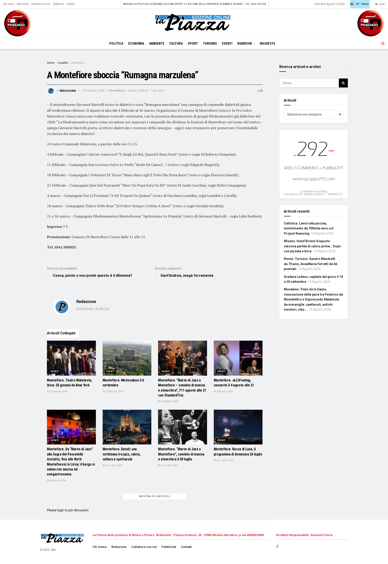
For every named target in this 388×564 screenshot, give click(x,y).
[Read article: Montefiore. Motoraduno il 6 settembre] (127, 358)
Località (63, 62)
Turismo (210, 43)
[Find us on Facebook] (277, 546)
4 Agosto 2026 (224, 391)
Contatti (70, 4)
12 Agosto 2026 (114, 391)
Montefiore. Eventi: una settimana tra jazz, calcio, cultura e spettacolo (122, 454)
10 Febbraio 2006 (93, 90)
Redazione (23, 4)
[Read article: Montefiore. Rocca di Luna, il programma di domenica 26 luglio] (238, 427)
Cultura (176, 43)
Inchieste (267, 43)
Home (50, 62)
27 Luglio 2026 (169, 465)
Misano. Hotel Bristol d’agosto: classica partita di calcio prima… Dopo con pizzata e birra (312, 246)
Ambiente (156, 43)
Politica (116, 43)
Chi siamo (8, 4)
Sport (193, 43)
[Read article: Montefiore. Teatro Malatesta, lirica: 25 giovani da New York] (71, 358)
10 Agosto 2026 (169, 401)
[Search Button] (383, 43)
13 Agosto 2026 (58, 391)
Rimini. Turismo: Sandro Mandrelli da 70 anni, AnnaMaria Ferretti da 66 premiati (310, 264)
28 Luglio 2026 (113, 465)
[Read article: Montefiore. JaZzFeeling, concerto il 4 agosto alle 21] (238, 358)
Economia (136, 43)
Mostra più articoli (154, 496)
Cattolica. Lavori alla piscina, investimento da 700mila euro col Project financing (308, 228)
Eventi (227, 43)
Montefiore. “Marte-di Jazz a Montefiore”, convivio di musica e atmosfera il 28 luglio (181, 454)
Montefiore (78, 62)
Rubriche (244, 43)
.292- (53, 549)
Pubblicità (58, 4)
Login (381, 4)
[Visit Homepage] (194, 23)
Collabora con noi (40, 4)
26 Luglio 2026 (224, 460)
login (60, 510)
